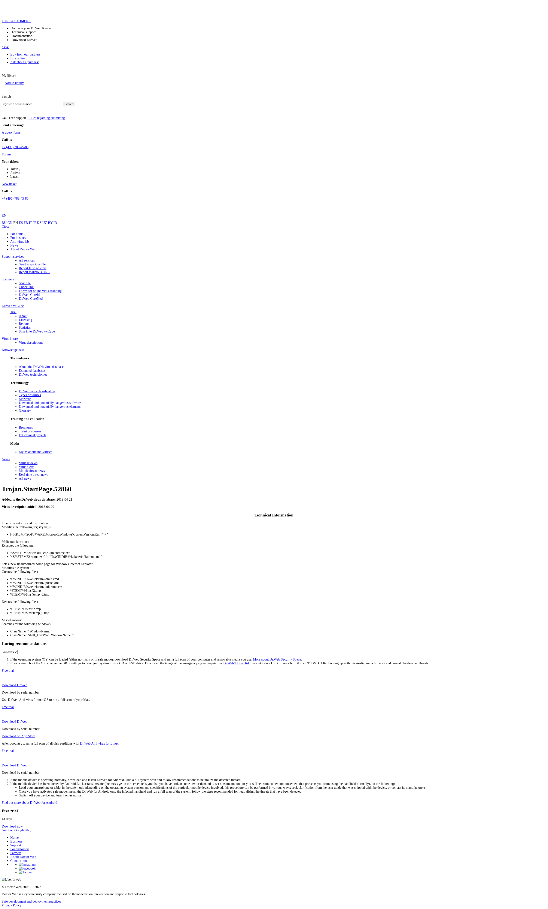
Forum (6, 154)
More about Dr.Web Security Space (277, 659)
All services (27, 260)
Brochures (26, 427)
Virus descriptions (31, 342)
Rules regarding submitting (46, 118)
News (14, 245)
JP (35, 222)
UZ (45, 222)
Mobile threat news (32, 471)
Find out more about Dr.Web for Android (29, 802)
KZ (39, 222)
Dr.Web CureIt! (29, 294)
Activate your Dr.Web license (31, 28)
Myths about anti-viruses (35, 452)
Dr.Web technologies (33, 374)
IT (31, 222)
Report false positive (32, 268)
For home (16, 234)
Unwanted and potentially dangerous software (50, 403)
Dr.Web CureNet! (31, 298)
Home (14, 837)
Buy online (17, 58)
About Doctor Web (23, 249)
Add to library (14, 83)
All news (25, 478)
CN (10, 222)
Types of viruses (30, 395)
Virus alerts (26, 467)
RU (4, 222)
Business (16, 841)
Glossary (25, 410)
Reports (24, 323)
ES (21, 222)
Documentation (22, 36)
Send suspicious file (32, 264)
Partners (15, 853)
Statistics (25, 327)
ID (55, 222)
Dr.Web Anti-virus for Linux (99, 743)
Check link (26, 287)
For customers (19, 849)
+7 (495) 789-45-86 (15, 147)
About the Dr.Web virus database (41, 367)
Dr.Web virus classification (37, 391)
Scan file (25, 283)
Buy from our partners (25, 54)
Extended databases (32, 370)
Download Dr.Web (24, 40)
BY (51, 222)
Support (15, 845)
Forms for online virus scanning (40, 291)
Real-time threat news (33, 474)
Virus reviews (28, 463)
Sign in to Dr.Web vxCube (37, 331)
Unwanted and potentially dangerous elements (50, 406)
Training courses (30, 431)
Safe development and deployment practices (31, 901)
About (23, 316)
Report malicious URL (34, 272)
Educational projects (32, 435)
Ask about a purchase (24, 62)
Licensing (25, 320)
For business (18, 237)
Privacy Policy (11, 905)
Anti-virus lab (19, 241)
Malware (25, 399)
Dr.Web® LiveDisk (236, 663)
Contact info (18, 860)
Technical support (24, 32)
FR (26, 222)
